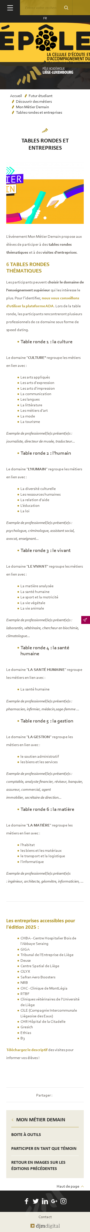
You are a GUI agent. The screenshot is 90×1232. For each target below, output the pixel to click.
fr (45, 18)
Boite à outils (26, 1134)
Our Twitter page (36, 1201)
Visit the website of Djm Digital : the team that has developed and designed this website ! (45, 1226)
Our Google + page (54, 1201)
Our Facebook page (27, 1201)
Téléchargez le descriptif (27, 1050)
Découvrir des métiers (34, 102)
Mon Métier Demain (32, 107)
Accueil (16, 96)
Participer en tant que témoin (43, 1148)
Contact (45, 1217)
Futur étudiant (40, 96)
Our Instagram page (63, 1201)
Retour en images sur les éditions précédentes (38, 1165)
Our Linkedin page (45, 1201)
